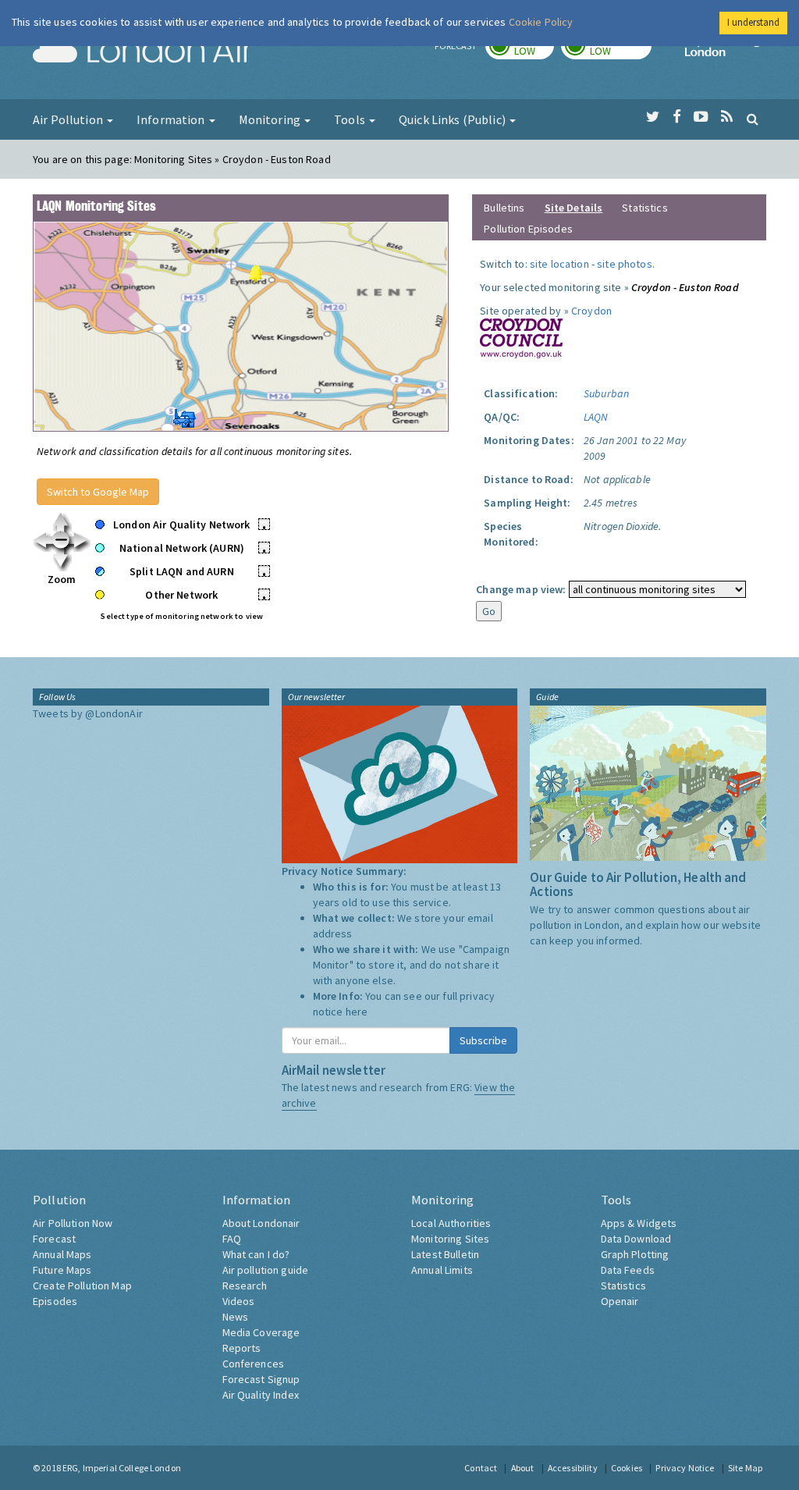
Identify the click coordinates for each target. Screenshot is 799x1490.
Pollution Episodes (528, 229)
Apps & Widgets (639, 1223)
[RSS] (727, 117)
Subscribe (483, 1040)
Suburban (606, 393)
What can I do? (256, 1254)
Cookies (626, 1468)
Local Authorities (451, 1223)
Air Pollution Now (72, 1223)
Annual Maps (62, 1254)
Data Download (636, 1239)
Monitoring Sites (450, 1239)
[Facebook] (676, 117)
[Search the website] (752, 118)
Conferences (253, 1364)
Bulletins (504, 208)
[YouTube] (701, 117)
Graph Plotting (635, 1254)
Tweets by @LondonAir (88, 713)
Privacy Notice (684, 1468)
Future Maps (62, 1270)
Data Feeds (628, 1270)
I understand (753, 22)
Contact (480, 1468)
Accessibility (573, 1468)
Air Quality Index (260, 1395)
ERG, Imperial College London (121, 1468)
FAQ (231, 1239)
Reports (241, 1348)
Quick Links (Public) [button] (453, 119)
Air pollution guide (265, 1270)
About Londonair (261, 1223)
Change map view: (521, 589)
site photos (624, 264)
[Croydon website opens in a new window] (521, 337)
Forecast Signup (261, 1379)
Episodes (55, 1301)
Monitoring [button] (271, 119)
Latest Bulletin (445, 1254)
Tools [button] (351, 119)
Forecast (54, 1239)
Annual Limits (442, 1270)
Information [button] (172, 119)
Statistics (644, 208)
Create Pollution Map (82, 1285)
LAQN (596, 417)
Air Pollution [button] (69, 119)
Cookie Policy (541, 22)
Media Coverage (261, 1332)
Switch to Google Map (98, 492)
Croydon (591, 311)
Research (245, 1285)
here (357, 1012)
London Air (143, 51)
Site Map (745, 1468)
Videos (238, 1301)
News (235, 1317)
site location (559, 264)
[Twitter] (653, 117)
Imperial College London (725, 51)
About (522, 1468)
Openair (620, 1301)
